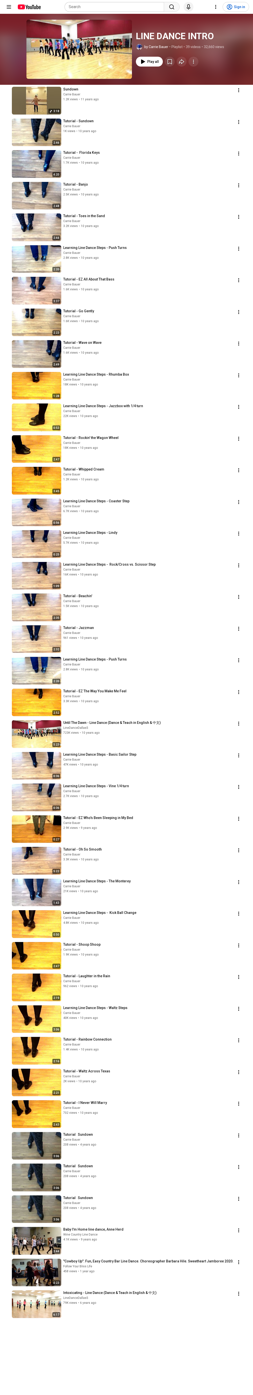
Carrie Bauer (71, 94)
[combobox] (116, 7)
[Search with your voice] (188, 7)
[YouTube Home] (29, 7)
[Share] (182, 62)
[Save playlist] (170, 62)
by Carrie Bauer (156, 47)
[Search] (172, 7)
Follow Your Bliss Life (77, 1266)
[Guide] (9, 7)
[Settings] (216, 7)
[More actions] (193, 62)
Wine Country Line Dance (80, 1234)
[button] (79, 49)
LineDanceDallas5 (75, 728)
